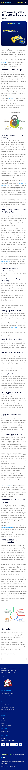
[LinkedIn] (16, 744)
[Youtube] (20, 744)
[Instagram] (7, 744)
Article (4, 653)
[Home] (6, 2)
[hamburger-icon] (25, 2)
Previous (6, 658)
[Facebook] (3, 744)
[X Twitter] (12, 744)
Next (23, 658)
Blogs (3, 9)
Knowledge (11, 653)
